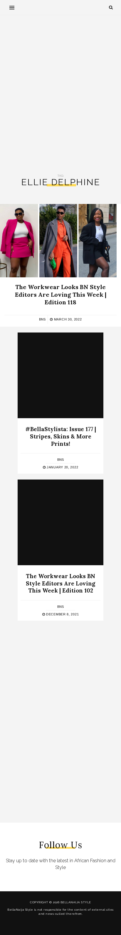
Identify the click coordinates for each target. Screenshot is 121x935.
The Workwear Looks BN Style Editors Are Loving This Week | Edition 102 (60, 583)
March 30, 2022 (67, 319)
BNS (42, 319)
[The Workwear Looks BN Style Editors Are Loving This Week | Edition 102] (60, 522)
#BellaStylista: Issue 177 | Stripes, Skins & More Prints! (60, 436)
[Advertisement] (60, 94)
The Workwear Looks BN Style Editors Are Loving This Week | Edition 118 (60, 294)
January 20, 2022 (62, 467)
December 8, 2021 (62, 614)
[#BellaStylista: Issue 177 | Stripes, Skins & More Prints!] (60, 375)
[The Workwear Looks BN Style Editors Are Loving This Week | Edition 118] (58, 240)
